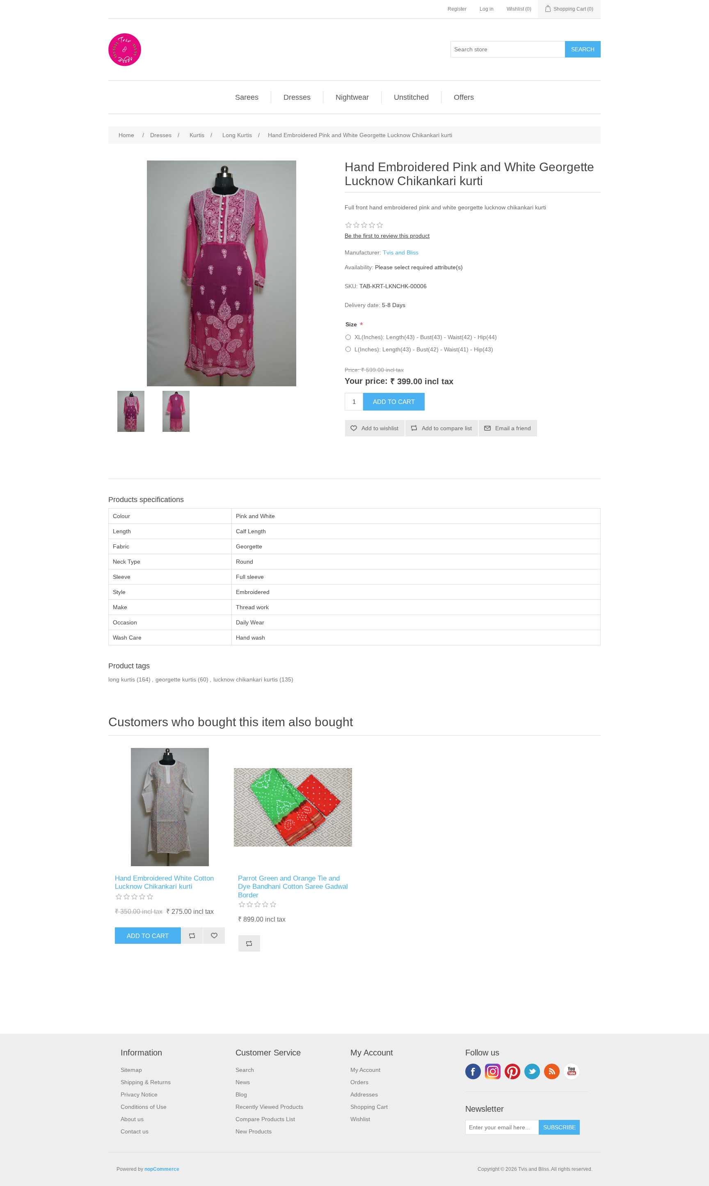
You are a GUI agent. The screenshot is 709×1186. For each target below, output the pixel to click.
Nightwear (352, 97)
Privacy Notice (139, 1094)
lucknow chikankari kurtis (245, 679)
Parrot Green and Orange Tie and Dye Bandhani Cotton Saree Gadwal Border (293, 886)
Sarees (246, 97)
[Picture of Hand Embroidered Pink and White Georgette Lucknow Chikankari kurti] (130, 411)
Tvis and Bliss (401, 252)
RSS (552, 1071)
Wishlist (360, 1119)
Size (352, 324)
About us (132, 1119)
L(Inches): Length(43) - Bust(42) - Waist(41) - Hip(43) (423, 349)
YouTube (571, 1071)
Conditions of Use (144, 1106)
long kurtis (121, 679)
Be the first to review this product (387, 235)
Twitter (532, 1071)
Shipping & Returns (146, 1082)
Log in (487, 9)
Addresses (364, 1094)
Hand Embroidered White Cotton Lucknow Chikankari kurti (164, 882)
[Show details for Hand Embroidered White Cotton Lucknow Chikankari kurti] (170, 807)
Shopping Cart (369, 1106)
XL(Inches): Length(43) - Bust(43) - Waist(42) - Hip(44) (425, 337)
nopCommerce (161, 1169)
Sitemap (131, 1070)
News (243, 1082)
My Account (365, 1070)
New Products (254, 1131)
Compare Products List (265, 1119)
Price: (352, 369)
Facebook (473, 1071)
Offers (464, 97)
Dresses (297, 97)
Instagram (493, 1071)
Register (457, 9)
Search (245, 1070)
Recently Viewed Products (269, 1106)
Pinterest (512, 1071)
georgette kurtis (176, 679)
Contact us (135, 1131)
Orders (359, 1082)
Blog (241, 1094)
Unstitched (411, 97)
